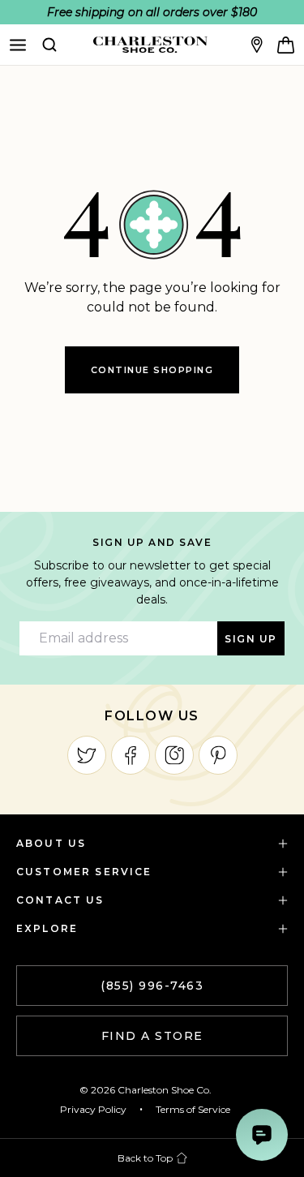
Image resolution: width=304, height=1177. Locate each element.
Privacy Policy (93, 1109)
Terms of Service (193, 1109)
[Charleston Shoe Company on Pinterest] (218, 755)
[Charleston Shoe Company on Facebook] (130, 755)
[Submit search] (49, 44)
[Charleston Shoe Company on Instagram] (174, 755)
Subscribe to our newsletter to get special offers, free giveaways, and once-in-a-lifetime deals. (152, 582)
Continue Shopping (152, 370)
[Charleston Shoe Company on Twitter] (86, 755)
